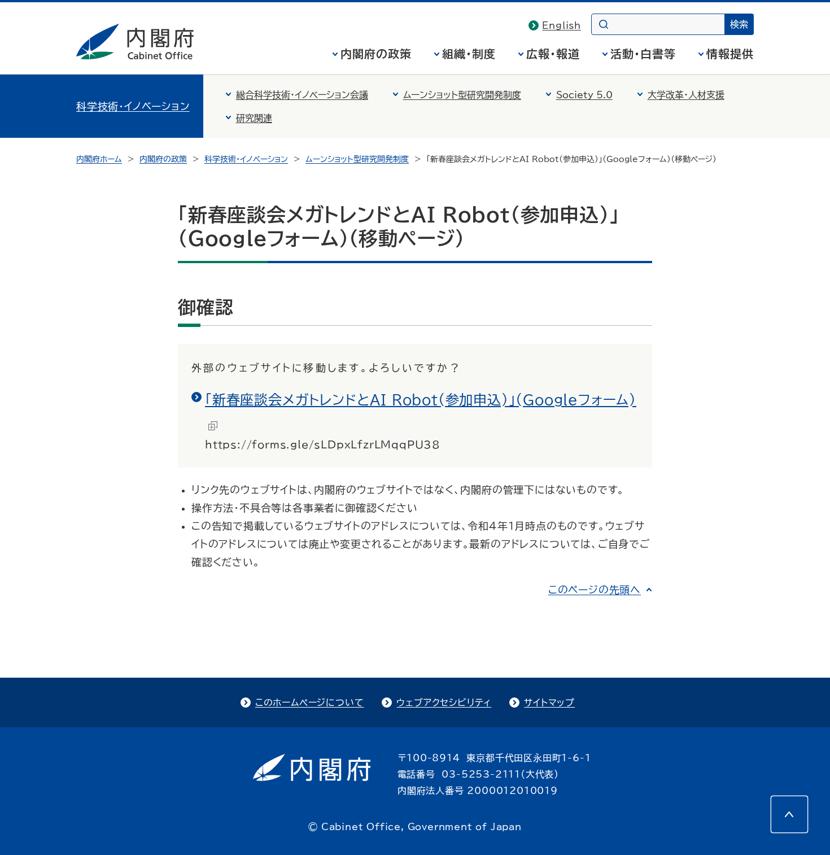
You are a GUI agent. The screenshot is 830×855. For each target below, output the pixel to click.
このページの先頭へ (594, 589)
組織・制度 (469, 53)
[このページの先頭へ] (789, 814)
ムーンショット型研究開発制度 (462, 94)
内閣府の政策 (376, 53)
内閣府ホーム (99, 159)
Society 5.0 (584, 94)
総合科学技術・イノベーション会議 (302, 94)
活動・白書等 (643, 53)
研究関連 (254, 118)
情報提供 (730, 53)
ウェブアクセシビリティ (443, 702)
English (561, 25)
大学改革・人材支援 (686, 94)
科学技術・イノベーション (133, 106)
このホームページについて (309, 702)
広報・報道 (553, 53)
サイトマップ (549, 702)
